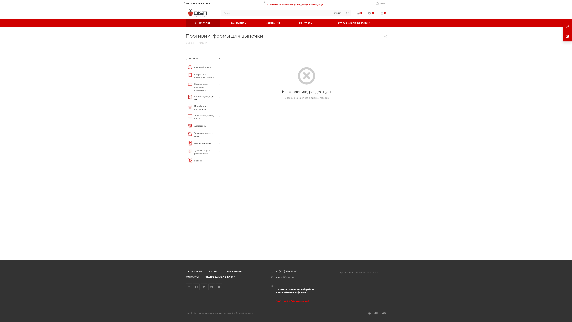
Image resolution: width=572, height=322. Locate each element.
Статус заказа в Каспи (220, 277)
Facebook (196, 287)
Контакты (192, 277)
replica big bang (195, 52)
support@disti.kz (285, 277)
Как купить (234, 271)
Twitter (204, 287)
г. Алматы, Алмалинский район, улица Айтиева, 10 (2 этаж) (295, 291)
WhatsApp (219, 287)
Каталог (214, 271)
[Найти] (347, 13)
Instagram (211, 287)
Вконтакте (189, 287)
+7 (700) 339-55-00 (197, 3)
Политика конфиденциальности (361, 273)
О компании (194, 271)
